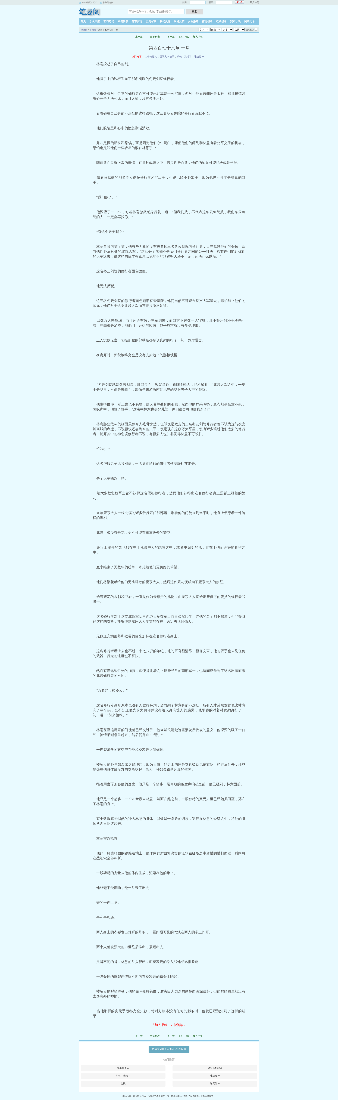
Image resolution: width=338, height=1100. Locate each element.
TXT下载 (184, 36)
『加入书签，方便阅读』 (169, 1025)
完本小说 (235, 21)
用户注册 (254, 2)
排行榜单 (207, 21)
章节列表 (155, 36)
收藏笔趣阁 (108, 2)
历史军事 (151, 21)
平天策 (93, 30)
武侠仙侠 (123, 21)
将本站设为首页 (89, 2)
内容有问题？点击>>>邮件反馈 (169, 1049)
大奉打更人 (151, 56)
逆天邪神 (215, 1083)
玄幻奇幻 (109, 21)
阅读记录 (249, 21)
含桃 (123, 1083)
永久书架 (94, 21)
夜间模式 (250, 30)
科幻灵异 (165, 21)
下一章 (171, 36)
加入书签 (198, 36)
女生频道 (193, 21)
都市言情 (137, 21)
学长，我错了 (184, 56)
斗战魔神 (199, 56)
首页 (83, 21)
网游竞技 (179, 21)
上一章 (139, 36)
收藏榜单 (221, 21)
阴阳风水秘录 (166, 56)
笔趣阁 (89, 12)
